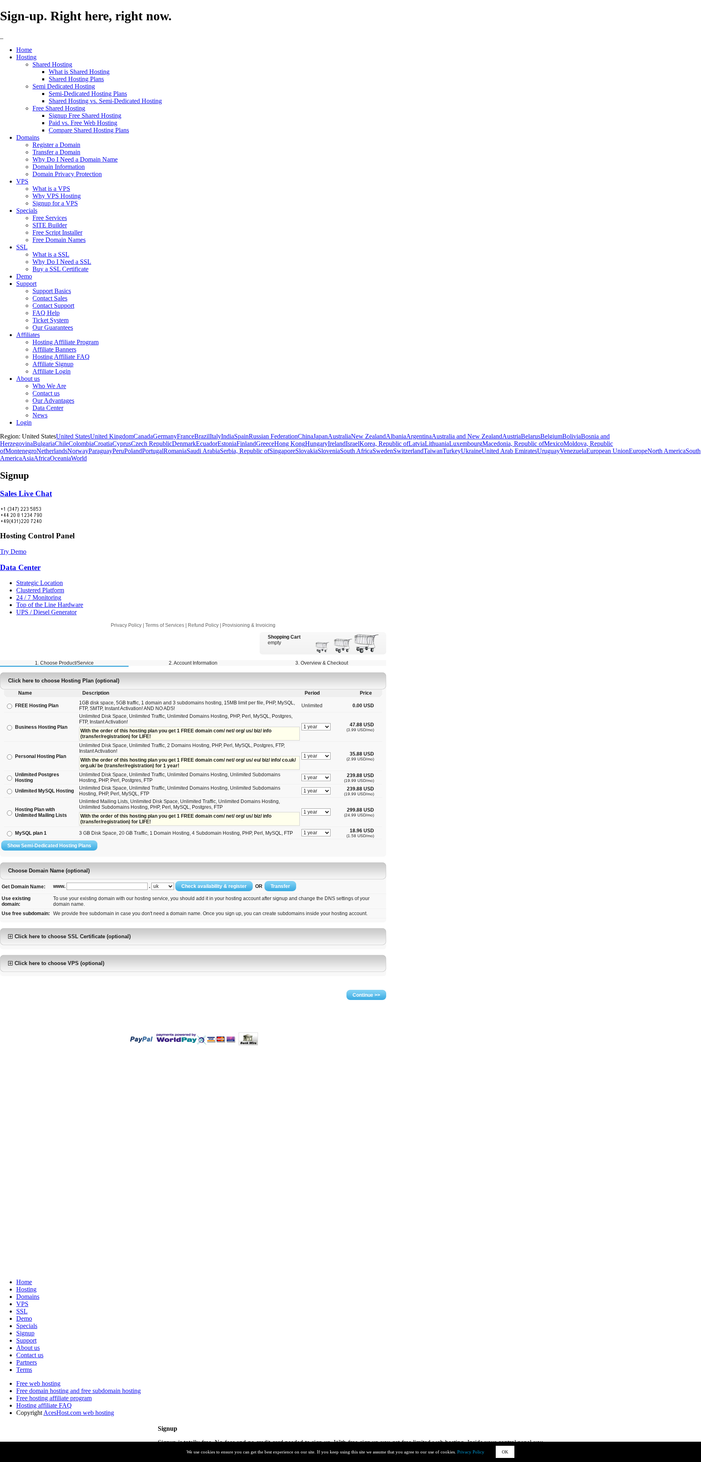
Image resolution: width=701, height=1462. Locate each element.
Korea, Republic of (384, 443)
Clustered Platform (40, 590)
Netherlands (52, 450)
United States (73, 436)
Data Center (47, 407)
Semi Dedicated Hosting (63, 86)
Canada (143, 436)
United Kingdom (111, 436)
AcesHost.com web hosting (78, 1412)
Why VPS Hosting (56, 195)
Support (26, 283)
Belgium (551, 436)
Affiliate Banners (54, 349)
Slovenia (329, 450)
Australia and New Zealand (467, 436)
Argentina (419, 436)
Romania (175, 450)
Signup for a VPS (55, 203)
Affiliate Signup (52, 364)
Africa (42, 458)
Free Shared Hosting (58, 108)
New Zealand (368, 436)
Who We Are (49, 385)
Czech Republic (151, 443)
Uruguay (548, 450)
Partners (26, 1362)
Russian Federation (273, 436)
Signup (25, 1333)
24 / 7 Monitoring (38, 597)
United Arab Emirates (509, 450)
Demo (24, 276)
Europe (638, 450)
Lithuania (437, 443)
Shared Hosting (52, 64)
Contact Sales (49, 298)
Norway (77, 450)
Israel (352, 443)
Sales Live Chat (26, 493)
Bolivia (571, 436)
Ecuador (206, 443)
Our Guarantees (52, 327)
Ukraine (471, 450)
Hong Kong (289, 443)
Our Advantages (53, 400)
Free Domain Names (59, 239)
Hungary (316, 443)
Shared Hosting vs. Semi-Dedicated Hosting (105, 100)
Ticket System (50, 320)
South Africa (356, 450)
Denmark (184, 443)
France (185, 436)
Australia (339, 436)
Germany (165, 436)
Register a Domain (56, 144)
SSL (22, 247)
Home (24, 49)
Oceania (60, 458)
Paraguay (100, 450)
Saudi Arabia (203, 450)
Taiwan (433, 450)
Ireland (337, 443)
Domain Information (58, 166)
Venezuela (573, 450)
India (227, 436)
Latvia (417, 443)
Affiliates (28, 334)
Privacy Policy (470, 1451)
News (39, 415)
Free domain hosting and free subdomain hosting (78, 1390)
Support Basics (51, 290)
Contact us (46, 393)
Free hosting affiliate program (54, 1398)
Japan (320, 436)
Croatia (103, 443)
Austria (511, 436)
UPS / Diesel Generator (46, 612)
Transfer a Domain (56, 152)
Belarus (530, 436)
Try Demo (13, 551)
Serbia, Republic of (244, 450)
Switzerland (408, 450)
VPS (22, 181)
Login (24, 422)
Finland (246, 443)
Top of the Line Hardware (49, 604)
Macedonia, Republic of (513, 443)
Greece (265, 443)
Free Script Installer (57, 232)
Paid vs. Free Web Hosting (83, 122)
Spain (241, 436)
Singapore (282, 450)
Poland (133, 450)
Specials (26, 210)
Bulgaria (44, 443)
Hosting (26, 57)
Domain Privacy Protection (67, 174)
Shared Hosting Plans (76, 79)
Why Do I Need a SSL (61, 261)
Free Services (49, 217)
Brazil (202, 436)
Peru (118, 450)
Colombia (81, 443)
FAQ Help (46, 312)
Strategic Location (39, 582)
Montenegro (21, 450)
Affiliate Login (51, 371)
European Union (607, 450)
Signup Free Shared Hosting (85, 115)
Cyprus (121, 443)
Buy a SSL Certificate (60, 269)
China (305, 436)
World (79, 458)
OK (505, 1451)
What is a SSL (50, 254)
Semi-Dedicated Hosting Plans (88, 93)
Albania (396, 436)
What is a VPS (51, 188)
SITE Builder (49, 225)
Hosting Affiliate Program (65, 342)
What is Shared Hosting (79, 71)
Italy (215, 436)
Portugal (152, 450)
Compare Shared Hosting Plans (89, 130)
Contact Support (53, 305)
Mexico (553, 443)
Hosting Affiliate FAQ (61, 356)
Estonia (227, 443)
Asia (28, 458)
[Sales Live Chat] (21, 515)
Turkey (452, 450)
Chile (62, 443)
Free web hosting (38, 1383)
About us (28, 378)
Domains (27, 137)
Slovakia (306, 450)
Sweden (382, 450)
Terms (24, 1369)
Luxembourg (465, 443)
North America (666, 450)
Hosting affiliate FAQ (44, 1405)
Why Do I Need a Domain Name (75, 159)
